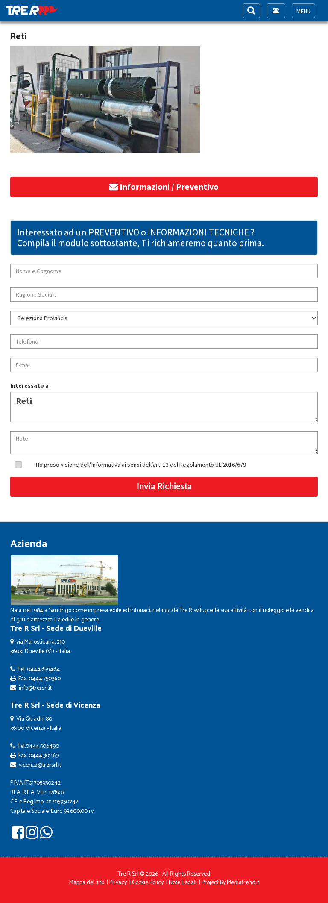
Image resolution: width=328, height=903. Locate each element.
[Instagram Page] (32, 835)
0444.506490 (42, 746)
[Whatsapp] (46, 835)
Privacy (118, 883)
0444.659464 (43, 669)
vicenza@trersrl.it (40, 765)
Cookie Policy (148, 883)
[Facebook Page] (18, 835)
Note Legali (182, 883)
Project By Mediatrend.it (230, 883)
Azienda (28, 544)
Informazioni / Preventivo (168, 186)
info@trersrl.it (35, 688)
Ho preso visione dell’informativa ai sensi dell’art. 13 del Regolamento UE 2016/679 (141, 464)
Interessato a (29, 385)
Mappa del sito (86, 883)
